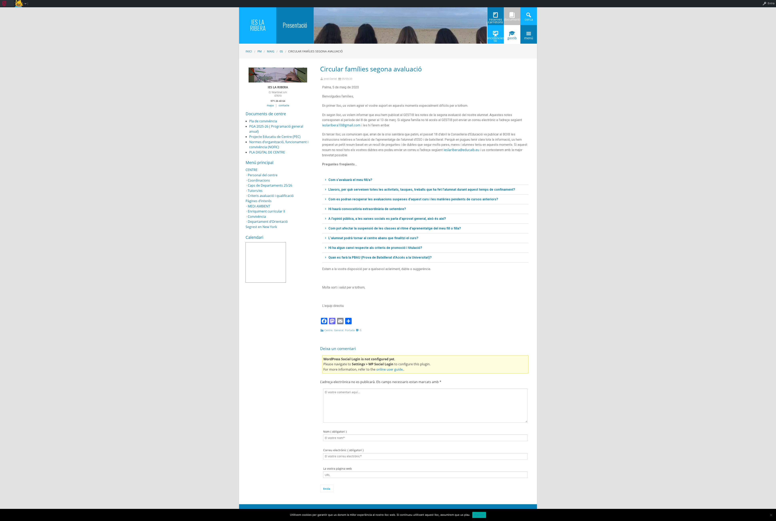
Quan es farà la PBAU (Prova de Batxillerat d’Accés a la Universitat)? (380, 257)
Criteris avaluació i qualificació (271, 195)
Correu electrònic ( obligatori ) (343, 450)
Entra (771, 3)
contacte (284, 105)
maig (270, 51)
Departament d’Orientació (268, 221)
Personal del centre (262, 175)
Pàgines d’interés (259, 201)
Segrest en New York (261, 227)
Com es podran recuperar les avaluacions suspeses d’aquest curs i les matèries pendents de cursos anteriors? (413, 199)
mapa (270, 105)
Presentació (295, 25)
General (338, 330)
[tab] (425, 180)
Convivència (257, 216)
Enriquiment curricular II (266, 211)
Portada (350, 330)
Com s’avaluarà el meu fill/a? (350, 180)
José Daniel (330, 78)
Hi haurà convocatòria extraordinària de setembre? (367, 209)
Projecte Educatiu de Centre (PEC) (274, 136)
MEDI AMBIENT (259, 206)
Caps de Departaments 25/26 (270, 185)
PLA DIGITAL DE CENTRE (267, 152)
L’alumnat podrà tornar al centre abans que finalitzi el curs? (373, 238)
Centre (328, 330)
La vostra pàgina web (337, 468)
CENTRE (251, 170)
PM (259, 51)
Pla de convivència (263, 121)
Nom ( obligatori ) (335, 431)
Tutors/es (255, 190)
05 (281, 51)
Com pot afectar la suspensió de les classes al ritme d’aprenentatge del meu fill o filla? (394, 228)
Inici (249, 51)
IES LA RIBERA (258, 25)
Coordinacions (259, 180)
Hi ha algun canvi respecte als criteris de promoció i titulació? (375, 248)
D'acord (479, 514)
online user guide (389, 369)
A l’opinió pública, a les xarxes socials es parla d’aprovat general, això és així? (387, 219)
